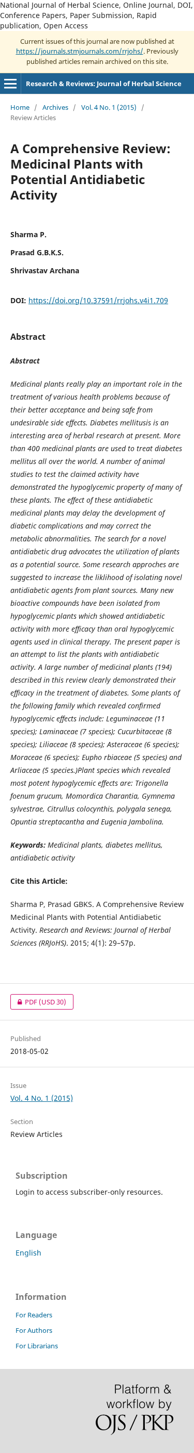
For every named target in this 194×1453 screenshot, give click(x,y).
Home (19, 107)
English (28, 1253)
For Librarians (37, 1345)
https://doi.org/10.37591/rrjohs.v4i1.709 (98, 300)
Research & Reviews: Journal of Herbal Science (104, 83)
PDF (38, 1001)
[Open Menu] (10, 83)
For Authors (34, 1330)
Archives (55, 107)
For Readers (34, 1314)
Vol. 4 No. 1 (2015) (109, 107)
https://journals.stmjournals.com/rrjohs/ (79, 51)
